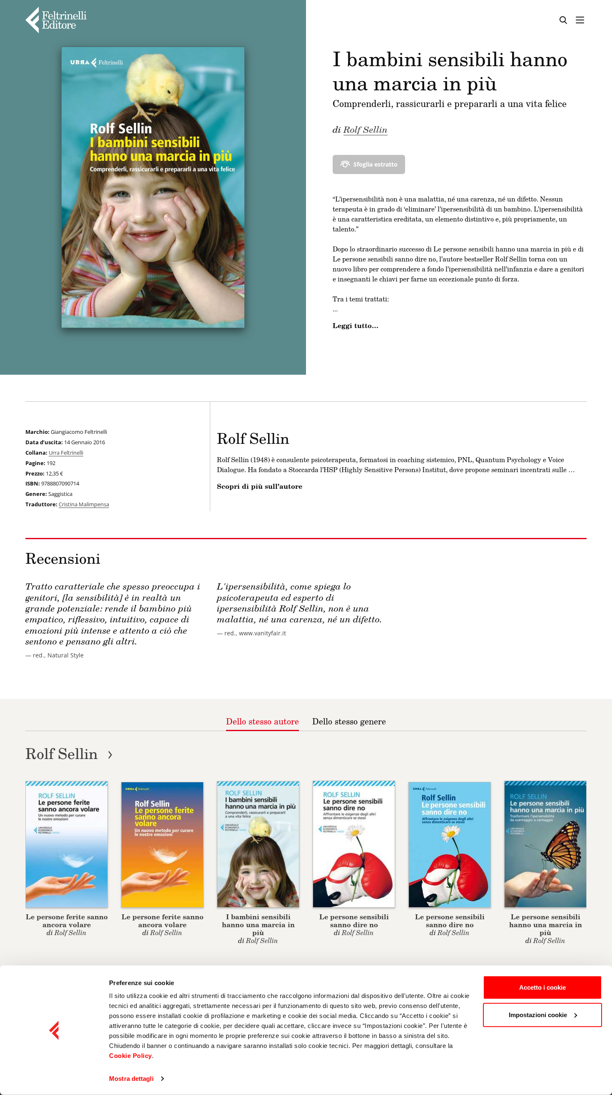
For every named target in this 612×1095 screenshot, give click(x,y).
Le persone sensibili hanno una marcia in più (545, 924)
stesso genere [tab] (349, 721)
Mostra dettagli (131, 1078)
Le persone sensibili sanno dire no (354, 920)
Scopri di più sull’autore (259, 486)
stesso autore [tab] (262, 721)
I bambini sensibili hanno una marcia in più (258, 924)
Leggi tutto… (355, 326)
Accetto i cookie (542, 987)
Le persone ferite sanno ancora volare (67, 920)
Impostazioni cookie (538, 1014)
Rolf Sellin (365, 129)
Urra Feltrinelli (66, 452)
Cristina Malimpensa (84, 504)
